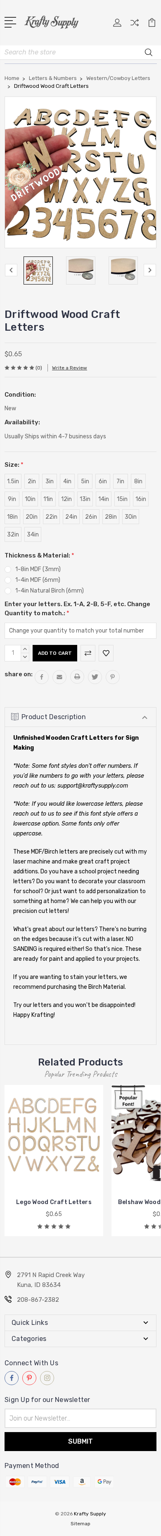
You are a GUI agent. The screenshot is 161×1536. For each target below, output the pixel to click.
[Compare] (134, 25)
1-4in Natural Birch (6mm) (49, 590)
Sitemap (80, 1524)
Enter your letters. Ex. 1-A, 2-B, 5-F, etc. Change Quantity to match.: (77, 608)
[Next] (150, 270)
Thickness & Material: (39, 555)
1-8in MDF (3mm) (38, 569)
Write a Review (69, 368)
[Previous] (11, 270)
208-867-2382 (38, 1299)
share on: (19, 674)
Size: (14, 464)
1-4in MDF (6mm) (37, 579)
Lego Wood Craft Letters (54, 1202)
